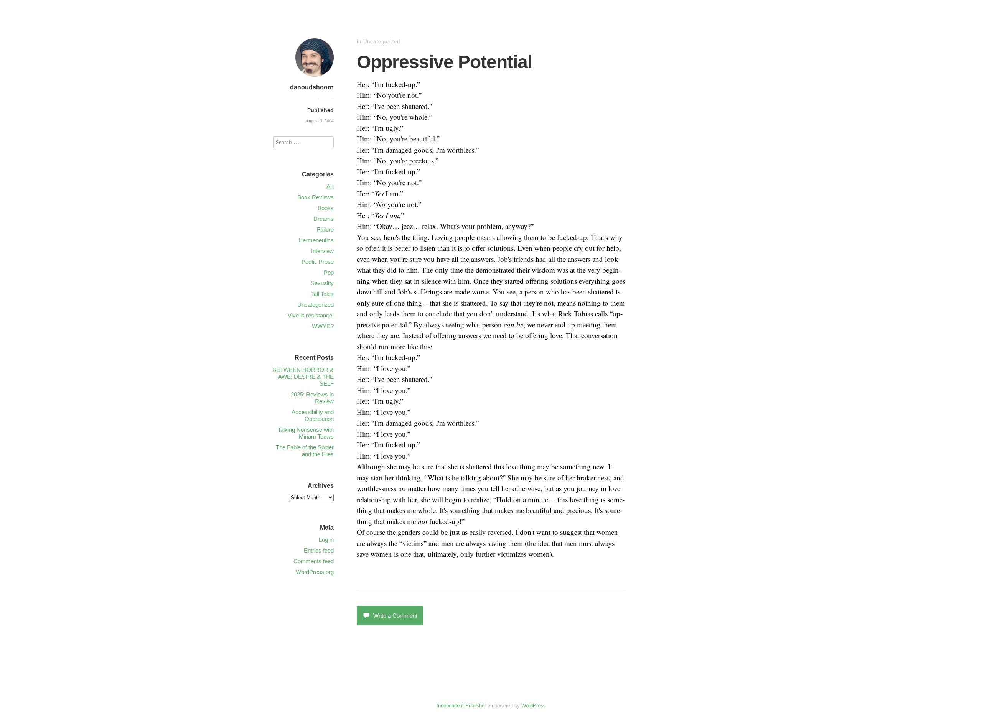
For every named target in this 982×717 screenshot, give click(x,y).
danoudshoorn (312, 87)
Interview (322, 251)
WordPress (533, 706)
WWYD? (323, 326)
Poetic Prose (318, 261)
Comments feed (313, 561)
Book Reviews (315, 197)
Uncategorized (381, 41)
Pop (329, 272)
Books (326, 208)
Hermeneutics (316, 240)
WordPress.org (315, 572)
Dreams (323, 218)
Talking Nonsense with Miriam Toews (306, 433)
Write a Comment (395, 615)
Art (330, 186)
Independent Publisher (461, 706)
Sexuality (322, 283)
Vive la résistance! (311, 315)
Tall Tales (322, 294)
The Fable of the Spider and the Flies (305, 450)
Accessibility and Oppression (313, 415)
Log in (326, 539)
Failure (325, 229)
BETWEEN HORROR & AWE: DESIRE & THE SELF (303, 377)
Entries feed (319, 550)
